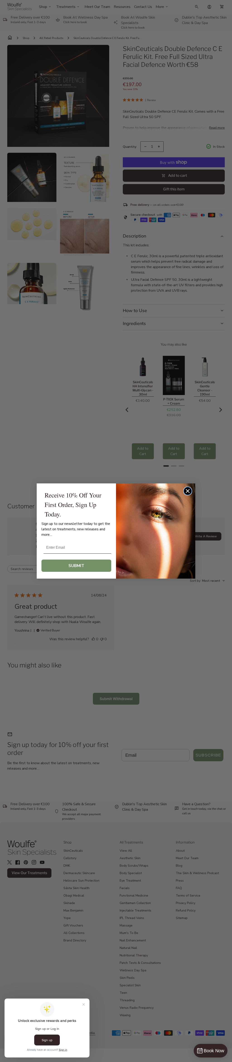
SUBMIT (76, 565)
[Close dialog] (188, 491)
